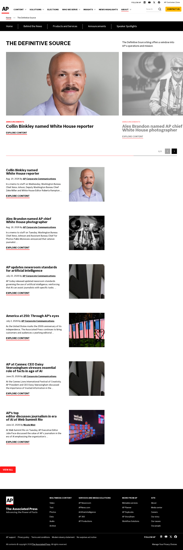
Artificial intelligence (87, 512)
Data (52, 516)
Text (51, 507)
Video (52, 503)
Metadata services (130, 503)
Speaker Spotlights (127, 26)
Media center (156, 507)
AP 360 (82, 516)
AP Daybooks (128, 512)
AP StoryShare (128, 516)
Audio (52, 521)
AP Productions (85, 521)
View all (8, 469)
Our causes (156, 521)
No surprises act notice (86, 537)
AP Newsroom (85, 503)
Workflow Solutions (130, 521)
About (153, 503)
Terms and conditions (40, 537)
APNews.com (84, 507)
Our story (155, 516)
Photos (53, 512)
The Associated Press (41, 544)
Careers (154, 512)
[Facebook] (159, 2)
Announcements (97, 26)
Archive (53, 525)
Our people (156, 525)
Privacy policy (23, 537)
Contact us (173, 9)
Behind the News (32, 26)
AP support (11, 537)
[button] (174, 151)
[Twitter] (154, 2)
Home (8, 17)
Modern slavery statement (63, 537)
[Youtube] (149, 2)
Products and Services (65, 26)
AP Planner (126, 507)
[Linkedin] (144, 2)
